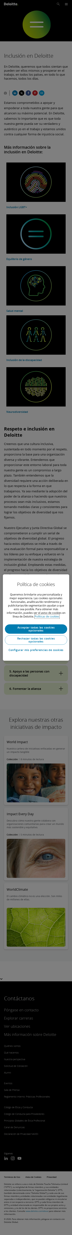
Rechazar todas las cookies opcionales (36, 640)
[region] (36, 617)
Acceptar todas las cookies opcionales (36, 629)
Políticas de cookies (47, 616)
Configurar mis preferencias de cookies (36, 650)
